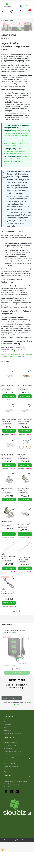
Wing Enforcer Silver (19, 131)
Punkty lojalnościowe (11, 766)
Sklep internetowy (16, 840)
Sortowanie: (5, 361)
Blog (5, 728)
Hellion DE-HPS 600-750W (12, 154)
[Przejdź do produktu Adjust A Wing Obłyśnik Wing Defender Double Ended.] (8, 376)
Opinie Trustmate (10, 772)
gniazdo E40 (8, 161)
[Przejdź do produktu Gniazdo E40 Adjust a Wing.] (8, 479)
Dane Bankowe (9, 787)
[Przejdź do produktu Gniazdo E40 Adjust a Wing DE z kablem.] (24, 479)
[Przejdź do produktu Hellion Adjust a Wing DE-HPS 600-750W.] (24, 513)
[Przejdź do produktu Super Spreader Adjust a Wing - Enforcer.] (8, 582)
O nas (6, 722)
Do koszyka (9, 465)
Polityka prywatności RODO (13, 733)
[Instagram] (6, 791)
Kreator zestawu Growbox (12, 751)
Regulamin (7, 730)
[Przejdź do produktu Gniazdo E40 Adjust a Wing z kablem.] (8, 513)
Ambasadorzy (8, 748)
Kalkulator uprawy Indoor (12, 754)
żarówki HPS (23, 354)
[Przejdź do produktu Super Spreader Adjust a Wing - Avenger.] (24, 548)
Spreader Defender (17, 143)
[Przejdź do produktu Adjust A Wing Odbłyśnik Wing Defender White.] (8, 410)
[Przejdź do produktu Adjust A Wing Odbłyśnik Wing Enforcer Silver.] (24, 410)
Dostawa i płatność (10, 745)
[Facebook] (12, 791)
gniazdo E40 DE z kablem (18, 159)
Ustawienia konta (9, 769)
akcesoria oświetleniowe (17, 352)
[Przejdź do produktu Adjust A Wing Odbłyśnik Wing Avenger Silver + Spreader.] (24, 376)
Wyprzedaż (7, 725)
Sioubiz (7, 20)
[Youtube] (17, 791)
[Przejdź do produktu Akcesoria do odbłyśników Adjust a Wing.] (24, 445)
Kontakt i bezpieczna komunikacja (15, 781)
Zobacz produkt (8, 396)
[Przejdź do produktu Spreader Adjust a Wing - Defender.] (8, 548)
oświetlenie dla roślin (16, 356)
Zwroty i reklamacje (10, 743)
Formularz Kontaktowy (11, 784)
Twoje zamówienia (10, 763)
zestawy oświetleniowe (9, 354)
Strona (14, 611)
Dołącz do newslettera (11, 698)
